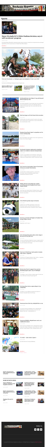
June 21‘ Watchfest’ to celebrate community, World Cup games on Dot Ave (9, 383)
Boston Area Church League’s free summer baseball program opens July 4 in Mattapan (30, 270)
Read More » (4, 45)
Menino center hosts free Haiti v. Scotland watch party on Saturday (9, 372)
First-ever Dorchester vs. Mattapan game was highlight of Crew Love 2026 (20, 79)
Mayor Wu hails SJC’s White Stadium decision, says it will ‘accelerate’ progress (22, 37)
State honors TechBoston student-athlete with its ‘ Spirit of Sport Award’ (29, 400)
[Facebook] (35, 429)
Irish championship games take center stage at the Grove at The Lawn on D (31, 235)
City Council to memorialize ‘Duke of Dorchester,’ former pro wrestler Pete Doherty (31, 167)
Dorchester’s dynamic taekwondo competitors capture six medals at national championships (31, 150)
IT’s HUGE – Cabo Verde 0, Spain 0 (28, 337)
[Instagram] (38, 429)
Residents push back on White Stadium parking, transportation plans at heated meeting (29, 384)
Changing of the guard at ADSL (8, 400)
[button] (21, 14)
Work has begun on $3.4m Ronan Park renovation (31, 115)
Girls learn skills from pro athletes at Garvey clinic (7, 86)
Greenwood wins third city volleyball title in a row (31, 303)
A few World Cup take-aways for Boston (29, 200)
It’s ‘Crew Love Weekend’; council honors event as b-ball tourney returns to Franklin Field (29, 87)
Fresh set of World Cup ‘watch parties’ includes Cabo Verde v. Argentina (31, 252)
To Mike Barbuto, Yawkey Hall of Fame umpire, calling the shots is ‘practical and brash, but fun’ (30, 373)
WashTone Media (38, 442)
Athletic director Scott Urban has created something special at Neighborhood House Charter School (30, 185)
